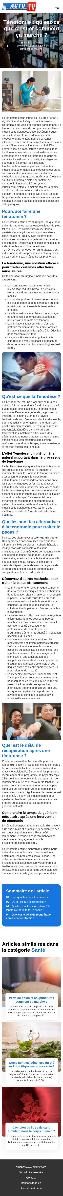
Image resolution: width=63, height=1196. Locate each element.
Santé (38, 42)
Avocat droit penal (31, 1188)
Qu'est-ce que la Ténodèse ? (26, 901)
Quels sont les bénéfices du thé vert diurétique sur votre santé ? (31, 1064)
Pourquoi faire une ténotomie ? (27, 897)
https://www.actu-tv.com (32, 1167)
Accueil (25, 42)
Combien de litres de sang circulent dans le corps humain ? (31, 1129)
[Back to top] (54, 1187)
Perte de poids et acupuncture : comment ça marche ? (31, 999)
